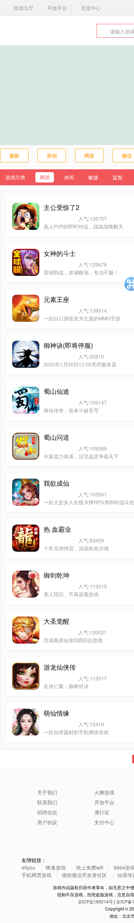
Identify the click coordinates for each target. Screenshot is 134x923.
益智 (118, 177)
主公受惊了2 (61, 207)
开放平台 (57, 7)
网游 (89, 155)
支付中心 (104, 822)
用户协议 (47, 822)
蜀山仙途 (56, 391)
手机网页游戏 (36, 874)
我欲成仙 (56, 483)
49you (28, 867)
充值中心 (91, 7)
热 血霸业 (57, 529)
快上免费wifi (89, 867)
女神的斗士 (60, 253)
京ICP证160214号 (95, 901)
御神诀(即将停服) (68, 345)
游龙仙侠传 (60, 666)
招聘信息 (47, 812)
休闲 (69, 177)
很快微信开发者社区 (84, 874)
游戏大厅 (24, 7)
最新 (14, 155)
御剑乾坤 (56, 575)
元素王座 (56, 299)
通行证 (101, 812)
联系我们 (47, 802)
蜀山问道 (56, 437)
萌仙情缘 (56, 712)
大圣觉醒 (56, 621)
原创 (52, 155)
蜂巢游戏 (56, 867)
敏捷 (93, 177)
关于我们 (47, 792)
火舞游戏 (27, 30)
